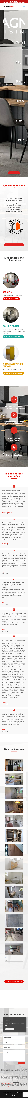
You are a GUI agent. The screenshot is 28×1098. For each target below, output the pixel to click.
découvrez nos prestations (14, 981)
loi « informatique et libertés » (8, 1083)
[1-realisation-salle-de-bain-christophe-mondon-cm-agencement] (14, 961)
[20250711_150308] (14, 784)
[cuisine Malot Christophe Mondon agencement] (14, 940)
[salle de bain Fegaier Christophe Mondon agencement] (14, 926)
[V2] (14, 798)
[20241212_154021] (14, 770)
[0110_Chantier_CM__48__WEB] (14, 883)
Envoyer (21, 1063)
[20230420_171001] (14, 841)
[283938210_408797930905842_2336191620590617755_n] (14, 912)
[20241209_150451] (14, 813)
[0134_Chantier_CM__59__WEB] (14, 869)
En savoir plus (14, 173)
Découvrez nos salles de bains (13, 336)
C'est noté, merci (9, 1028)
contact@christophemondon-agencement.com (10, 1086)
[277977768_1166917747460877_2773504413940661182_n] (14, 855)
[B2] (14, 827)
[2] (14, 898)
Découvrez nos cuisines (11, 298)
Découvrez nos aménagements (13, 373)
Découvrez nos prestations (14, 245)
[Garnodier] (14, 956)
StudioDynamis (12, 1094)
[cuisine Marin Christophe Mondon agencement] (14, 954)
